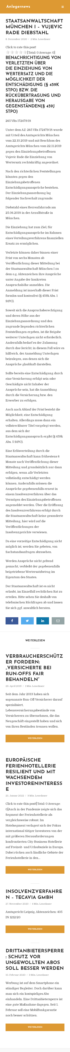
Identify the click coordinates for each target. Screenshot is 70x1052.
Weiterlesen (35, 738)
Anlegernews (18, 7)
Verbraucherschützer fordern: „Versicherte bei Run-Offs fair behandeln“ (34, 668)
